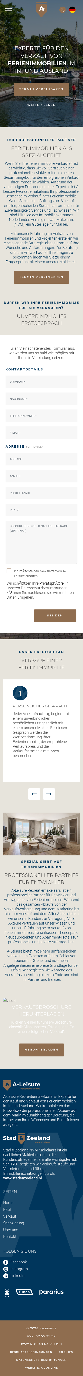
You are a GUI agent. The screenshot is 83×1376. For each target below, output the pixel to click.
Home (8, 1202)
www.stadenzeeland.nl (22, 1177)
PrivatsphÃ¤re (51, 583)
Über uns (10, 1229)
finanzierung (13, 1222)
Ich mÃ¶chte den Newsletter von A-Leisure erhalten (40, 573)
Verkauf (9, 1216)
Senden (55, 615)
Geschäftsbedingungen (31, 1352)
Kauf (7, 1209)
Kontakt (9, 1236)
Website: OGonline (41, 1367)
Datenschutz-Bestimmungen (41, 1360)
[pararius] (51, 1292)
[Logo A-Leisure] (41, 9)
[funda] (24, 1292)
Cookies (66, 1352)
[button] (34, 794)
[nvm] (7, 1293)
